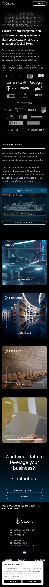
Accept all (32, 581)
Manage (13, 581)
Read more (14, 576)
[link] (39, 4)
